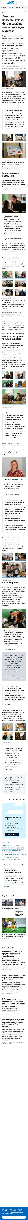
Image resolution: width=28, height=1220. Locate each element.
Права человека (17, 1014)
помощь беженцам (19, 847)
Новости (4, 12)
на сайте (19, 678)
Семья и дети (15, 68)
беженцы (18, 845)
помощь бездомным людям (9, 848)
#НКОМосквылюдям (10, 845)
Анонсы (4, 991)
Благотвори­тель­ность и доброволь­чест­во (18, 938)
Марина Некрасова (7, 66)
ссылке (11, 791)
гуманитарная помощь (8, 847)
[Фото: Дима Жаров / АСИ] (7, 137)
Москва (7, 842)
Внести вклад (12, 834)
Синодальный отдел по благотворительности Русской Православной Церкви (13, 850)
